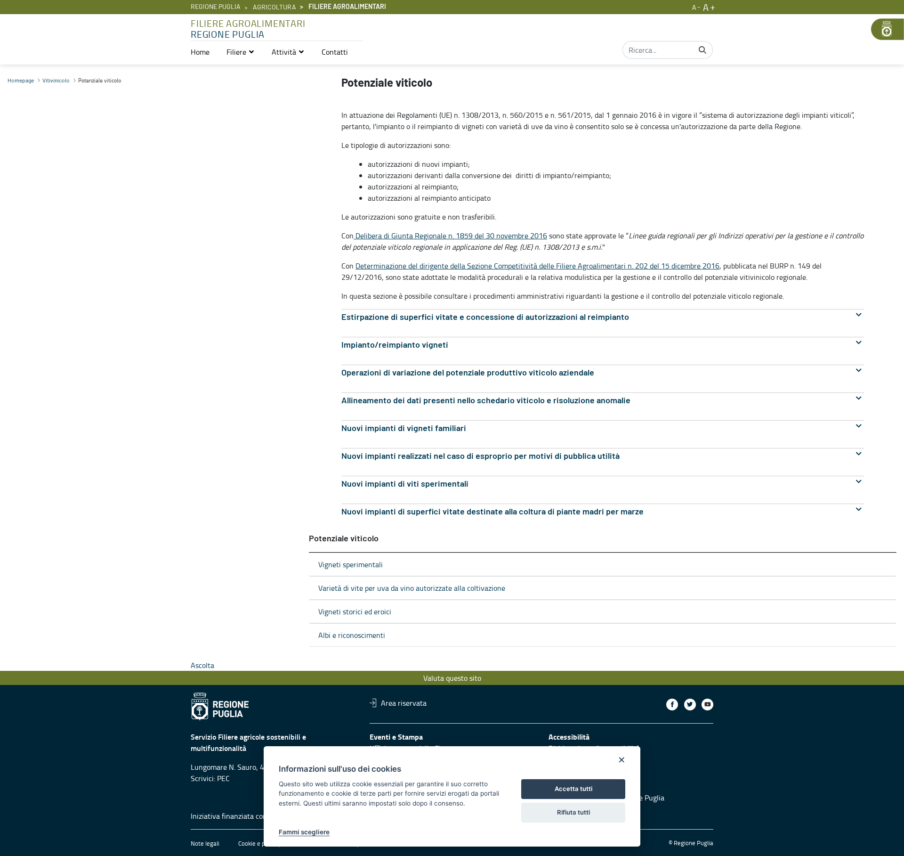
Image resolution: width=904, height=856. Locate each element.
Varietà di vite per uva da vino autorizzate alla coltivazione (411, 588)
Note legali (205, 843)
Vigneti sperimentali (350, 564)
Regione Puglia (216, 7)
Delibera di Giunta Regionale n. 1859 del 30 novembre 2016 (450, 235)
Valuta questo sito (452, 678)
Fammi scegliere (304, 832)
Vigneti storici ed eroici (354, 611)
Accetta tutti (573, 788)
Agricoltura (274, 7)
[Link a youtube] (707, 704)
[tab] (602, 317)
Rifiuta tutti (573, 812)
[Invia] (702, 49)
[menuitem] (200, 51)
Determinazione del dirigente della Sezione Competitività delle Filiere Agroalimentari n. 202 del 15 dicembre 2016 (537, 266)
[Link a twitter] (690, 704)
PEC (223, 778)
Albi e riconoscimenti (351, 635)
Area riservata (404, 703)
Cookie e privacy (259, 843)
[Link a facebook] (672, 704)
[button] (240, 51)
